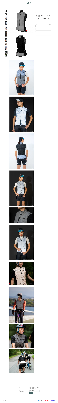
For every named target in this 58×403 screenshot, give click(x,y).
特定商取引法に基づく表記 (21, 392)
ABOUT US (28, 6)
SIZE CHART (49, 24)
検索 (19, 387)
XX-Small (37, 26)
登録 (31, 393)
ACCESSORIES (18, 6)
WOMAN (13, 6)
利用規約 (19, 390)
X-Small (41, 26)
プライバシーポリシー (21, 391)
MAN (9, 6)
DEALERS (38, 6)
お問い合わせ (20, 394)
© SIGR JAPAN (5, 400)
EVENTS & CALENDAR (45, 6)
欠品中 (43, 31)
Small (44, 26)
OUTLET (24, 6)
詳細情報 (37, 34)
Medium (47, 26)
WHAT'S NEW (34, 6)
